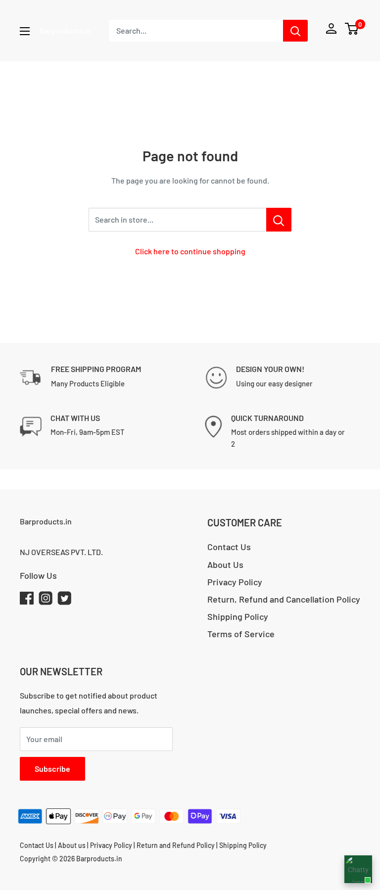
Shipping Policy (237, 616)
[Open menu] (25, 31)
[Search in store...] (278, 220)
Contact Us (229, 546)
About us (72, 845)
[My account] (331, 31)
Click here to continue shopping (190, 251)
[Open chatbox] (358, 869)
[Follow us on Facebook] (27, 600)
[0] (352, 29)
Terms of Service (241, 633)
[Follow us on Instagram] (45, 600)
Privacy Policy (234, 581)
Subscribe (52, 768)
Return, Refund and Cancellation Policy (283, 599)
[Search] (295, 31)
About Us (225, 564)
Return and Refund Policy (176, 845)
